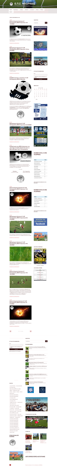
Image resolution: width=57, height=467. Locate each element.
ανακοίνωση (19, 402)
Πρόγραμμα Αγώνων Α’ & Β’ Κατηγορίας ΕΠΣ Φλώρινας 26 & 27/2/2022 (19, 218)
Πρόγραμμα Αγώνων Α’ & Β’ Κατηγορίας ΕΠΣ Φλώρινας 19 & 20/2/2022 (19, 243)
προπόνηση (17, 417)
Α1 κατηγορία (12, 387)
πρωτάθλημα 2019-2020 (14, 421)
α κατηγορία (12, 400)
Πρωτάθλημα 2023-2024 (14, 396)
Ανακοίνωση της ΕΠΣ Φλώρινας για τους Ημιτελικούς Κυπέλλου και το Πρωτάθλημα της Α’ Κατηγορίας (20, 148)
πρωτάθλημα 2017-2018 (14, 418)
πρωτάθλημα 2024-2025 (14, 424)
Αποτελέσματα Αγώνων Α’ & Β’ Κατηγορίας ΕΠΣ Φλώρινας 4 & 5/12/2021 (18, 302)
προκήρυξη (12, 417)
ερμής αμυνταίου (13, 411)
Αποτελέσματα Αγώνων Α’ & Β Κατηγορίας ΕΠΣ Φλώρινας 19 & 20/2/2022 (19, 189)
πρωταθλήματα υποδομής (14, 427)
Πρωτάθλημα (16, 9)
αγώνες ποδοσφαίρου (14, 399)
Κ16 (21, 391)
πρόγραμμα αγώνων (14, 430)
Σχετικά (11, 11)
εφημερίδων (42, 265)
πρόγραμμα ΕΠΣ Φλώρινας (14, 429)
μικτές (19, 414)
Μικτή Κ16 (12, 393)
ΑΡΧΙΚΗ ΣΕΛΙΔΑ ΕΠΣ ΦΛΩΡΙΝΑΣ (14, 436)
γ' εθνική (12, 408)
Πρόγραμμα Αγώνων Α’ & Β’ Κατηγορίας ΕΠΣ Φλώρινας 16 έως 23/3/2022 (19, 49)
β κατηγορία (18, 406)
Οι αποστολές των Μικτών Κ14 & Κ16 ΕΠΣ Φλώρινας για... (38, 374)
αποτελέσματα (13, 403)
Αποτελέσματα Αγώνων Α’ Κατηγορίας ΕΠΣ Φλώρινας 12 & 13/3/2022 (19, 22)
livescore (45, 280)
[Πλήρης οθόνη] (46, 427)
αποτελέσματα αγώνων (14, 405)
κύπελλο (19, 411)
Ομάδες (21, 9)
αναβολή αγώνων (13, 402)
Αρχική (11, 9)
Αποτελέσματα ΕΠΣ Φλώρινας (15, 388)
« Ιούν (36, 99)
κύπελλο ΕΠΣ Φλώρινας (14, 412)
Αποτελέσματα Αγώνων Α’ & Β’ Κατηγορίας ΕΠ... (36, 362)
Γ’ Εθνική (41, 9)
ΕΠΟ (11, 390)
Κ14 (18, 391)
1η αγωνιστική (12, 385)
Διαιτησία (32, 9)
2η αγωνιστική (19, 385)
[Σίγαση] (45, 427)
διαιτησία (17, 408)
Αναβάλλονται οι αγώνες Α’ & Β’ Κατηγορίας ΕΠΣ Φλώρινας (19, 78)
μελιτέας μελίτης (13, 414)
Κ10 (11, 391)
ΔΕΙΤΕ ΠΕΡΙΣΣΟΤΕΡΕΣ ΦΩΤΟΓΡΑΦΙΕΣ (35, 456)
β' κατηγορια (12, 406)
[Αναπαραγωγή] (26, 427)
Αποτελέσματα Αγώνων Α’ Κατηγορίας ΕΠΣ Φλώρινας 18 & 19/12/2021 (19, 272)
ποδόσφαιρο (20, 415)
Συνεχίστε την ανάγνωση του (14, 73)
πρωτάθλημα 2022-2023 (14, 423)
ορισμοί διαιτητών (13, 415)
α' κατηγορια (12, 397)
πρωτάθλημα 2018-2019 (14, 420)
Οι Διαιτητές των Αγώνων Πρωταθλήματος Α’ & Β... (37, 354)
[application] (36, 422)
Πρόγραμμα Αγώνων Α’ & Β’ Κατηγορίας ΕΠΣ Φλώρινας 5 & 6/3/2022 (20, 124)
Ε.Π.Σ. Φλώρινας (24, 3)
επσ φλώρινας (18, 409)
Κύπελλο (26, 9)
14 (42, 93)
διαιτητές (12, 409)
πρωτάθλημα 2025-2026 (14, 426)
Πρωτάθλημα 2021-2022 (14, 394)
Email (34, 73)
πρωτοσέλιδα (38, 265)
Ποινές (37, 9)
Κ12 (14, 391)
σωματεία (12, 432)
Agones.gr (43, 280)
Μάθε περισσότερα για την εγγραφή (14, 351)
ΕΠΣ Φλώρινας (16, 390)
